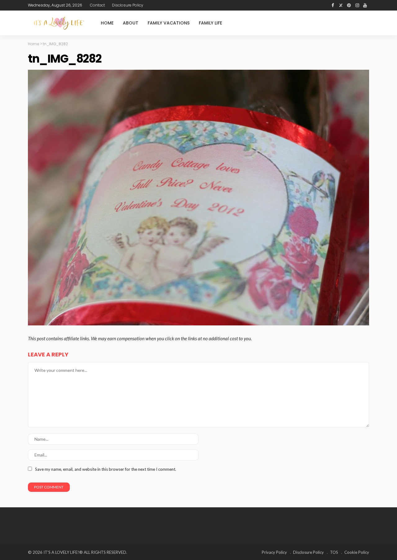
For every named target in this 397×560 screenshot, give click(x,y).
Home (107, 23)
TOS (334, 552)
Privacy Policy (274, 552)
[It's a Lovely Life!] (59, 23)
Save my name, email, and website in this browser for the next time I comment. (105, 469)
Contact (97, 5)
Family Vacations (169, 23)
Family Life (210, 23)
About (130, 23)
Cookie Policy (356, 552)
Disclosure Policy (127, 5)
